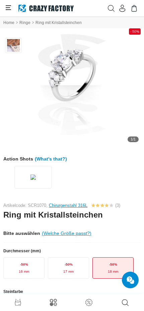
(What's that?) (51, 159)
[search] (125, 302)
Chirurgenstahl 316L (68, 205)
